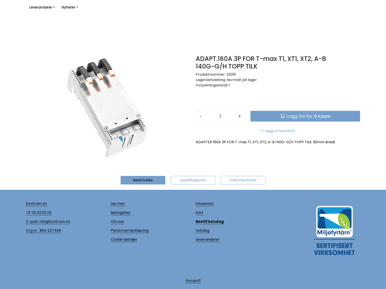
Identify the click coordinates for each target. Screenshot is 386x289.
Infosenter (205, 203)
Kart (199, 212)
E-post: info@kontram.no (48, 221)
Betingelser (121, 212)
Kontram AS (36, 203)
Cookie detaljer (124, 239)
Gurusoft (193, 280)
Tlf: (28, 212)
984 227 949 (50, 230)
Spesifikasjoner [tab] (193, 180)
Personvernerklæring (130, 230)
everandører (208, 239)
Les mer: (118, 203)
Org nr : (32, 230)
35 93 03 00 (41, 212)
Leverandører (40, 7)
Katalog (202, 230)
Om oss (117, 221)
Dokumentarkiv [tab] (243, 180)
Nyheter (68, 7)
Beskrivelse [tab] (143, 180)
